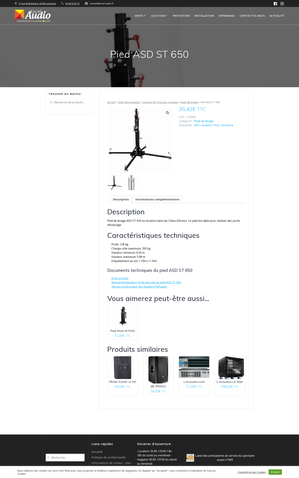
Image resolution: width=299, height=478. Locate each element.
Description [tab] (121, 199)
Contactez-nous (252, 15)
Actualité (277, 15)
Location (158, 15)
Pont (216, 125)
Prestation (181, 15)
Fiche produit (119, 278)
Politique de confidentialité (108, 457)
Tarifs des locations (128, 102)
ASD (196, 125)
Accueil (111, 102)
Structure (227, 125)
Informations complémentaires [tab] (157, 199)
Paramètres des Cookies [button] (252, 472)
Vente (139, 15)
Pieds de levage (189, 102)
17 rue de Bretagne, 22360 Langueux (37, 3)
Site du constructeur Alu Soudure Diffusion (139, 286)
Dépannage (227, 15)
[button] (167, 113)
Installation (204, 15)
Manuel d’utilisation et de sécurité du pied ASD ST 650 (146, 282)
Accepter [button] (275, 471)
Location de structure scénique (160, 102)
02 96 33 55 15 (72, 3)
